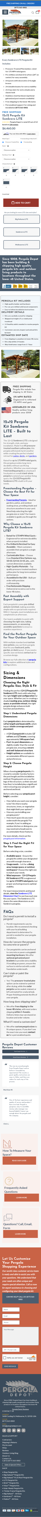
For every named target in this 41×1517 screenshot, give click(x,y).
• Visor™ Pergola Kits (10, 1485)
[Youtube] (19, 1430)
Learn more (31, 134)
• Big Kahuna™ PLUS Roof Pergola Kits (17, 1477)
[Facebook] (4, 1430)
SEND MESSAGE (10, 1366)
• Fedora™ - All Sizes (10, 1499)
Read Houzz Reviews (19, 1057)
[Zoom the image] (20, 1381)
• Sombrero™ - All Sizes (11, 1496)
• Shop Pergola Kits (10, 1472)
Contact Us (6, 1458)
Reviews (5, 1450)
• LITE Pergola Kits (10, 1480)
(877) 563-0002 (20, 7)
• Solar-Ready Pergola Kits (12, 1488)
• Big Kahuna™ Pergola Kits (13, 1475)
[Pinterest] (14, 1430)
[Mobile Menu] (5, 12)
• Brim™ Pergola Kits (10, 1483)
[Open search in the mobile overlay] (33, 13)
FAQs (4, 1448)
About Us (6, 1456)
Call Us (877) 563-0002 (11, 1461)
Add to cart (23, 202)
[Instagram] (23, 1430)
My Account (7, 1445)
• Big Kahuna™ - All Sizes (12, 1494)
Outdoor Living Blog (10, 1453)
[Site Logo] (15, 12)
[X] (9, 1430)
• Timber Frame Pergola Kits (13, 1491)
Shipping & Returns (9, 1442)
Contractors (7, 1440)
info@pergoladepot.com (11, 1426)
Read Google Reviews (20, 1051)
